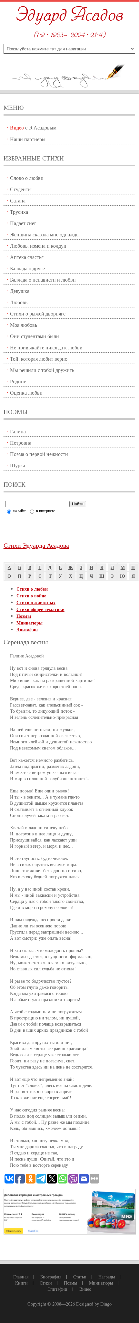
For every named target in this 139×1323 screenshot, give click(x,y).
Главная (20, 1277)
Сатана (17, 200)
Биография (50, 1277)
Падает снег (23, 223)
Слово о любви (27, 177)
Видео (85, 1289)
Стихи (46, 1283)
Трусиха (19, 211)
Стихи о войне (31, 595)
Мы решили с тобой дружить (42, 370)
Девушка (19, 290)
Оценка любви (26, 392)
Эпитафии (27, 629)
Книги (21, 1283)
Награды (106, 1277)
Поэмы (23, 616)
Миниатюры (29, 622)
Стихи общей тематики (40, 609)
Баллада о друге (27, 268)
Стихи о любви (32, 588)
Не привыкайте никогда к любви (46, 347)
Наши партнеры (27, 139)
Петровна (20, 442)
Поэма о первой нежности (39, 453)
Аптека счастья (27, 256)
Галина (18, 431)
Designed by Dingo (94, 1304)
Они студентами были (34, 336)
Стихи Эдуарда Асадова (36, 545)
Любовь (18, 302)
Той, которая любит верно (38, 358)
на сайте (19, 510)
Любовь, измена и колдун (38, 245)
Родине (18, 381)
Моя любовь (23, 324)
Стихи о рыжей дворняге (37, 313)
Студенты (21, 189)
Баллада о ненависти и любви (43, 279)
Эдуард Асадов (69, 15)
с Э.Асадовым (33, 127)
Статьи (79, 1277)
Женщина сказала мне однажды (45, 234)
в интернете (45, 510)
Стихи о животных (35, 602)
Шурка (17, 465)
